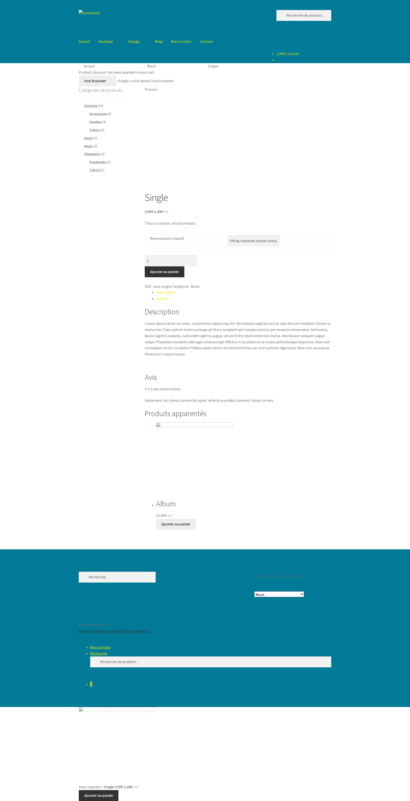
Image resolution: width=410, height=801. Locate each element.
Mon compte (181, 41)
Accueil (84, 41)
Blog (159, 41)
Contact (206, 41)
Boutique (105, 41)
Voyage (134, 41)
